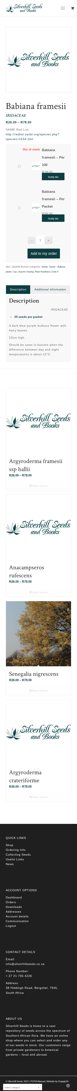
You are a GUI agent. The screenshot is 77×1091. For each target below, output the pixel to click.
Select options (40, 486)
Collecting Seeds (18, 854)
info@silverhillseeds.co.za (25, 964)
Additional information (50, 289)
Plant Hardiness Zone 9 (46, 271)
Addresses (13, 911)
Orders (11, 902)
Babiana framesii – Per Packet (53, 199)
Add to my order (44, 253)
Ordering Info (16, 849)
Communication (17, 921)
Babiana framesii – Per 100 (53, 157)
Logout (11, 925)
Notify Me (53, 177)
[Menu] (63, 8)
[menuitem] (64, 8)
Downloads (14, 907)
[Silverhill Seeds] (32, 8)
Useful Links (15, 859)
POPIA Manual (37, 1081)
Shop (9, 845)
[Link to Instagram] (68, 1087)
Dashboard (14, 897)
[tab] (18, 289)
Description (18, 289)
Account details (17, 916)
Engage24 (63, 1081)
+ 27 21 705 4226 (19, 976)
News (10, 864)
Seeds (44, 266)
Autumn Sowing (26, 271)
